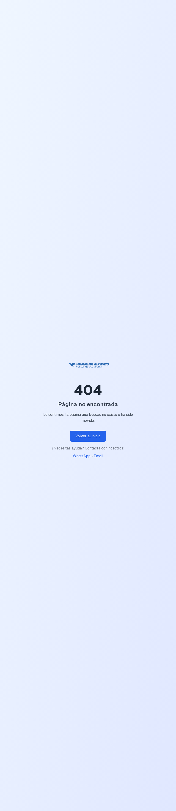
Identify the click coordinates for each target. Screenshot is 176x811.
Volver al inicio (88, 436)
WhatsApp (82, 456)
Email (98, 456)
